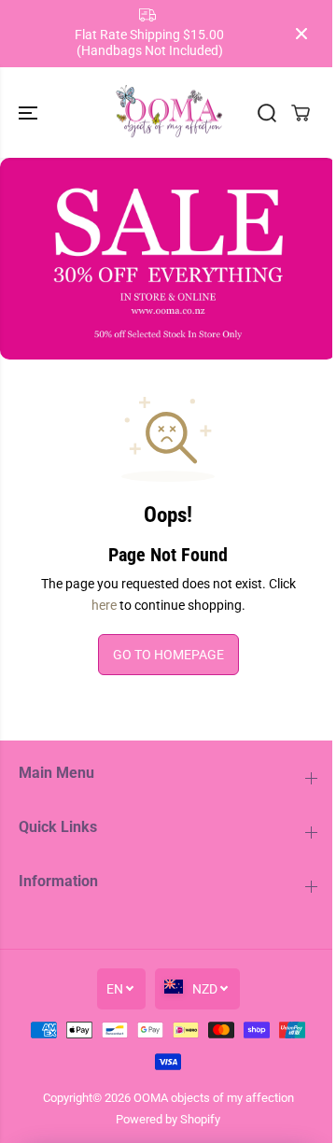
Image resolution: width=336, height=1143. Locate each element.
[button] (30, 113)
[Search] (267, 113)
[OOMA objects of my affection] (168, 113)
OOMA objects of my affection (213, 1098)
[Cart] (300, 113)
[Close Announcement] (301, 33)
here (104, 605)
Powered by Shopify (168, 1119)
